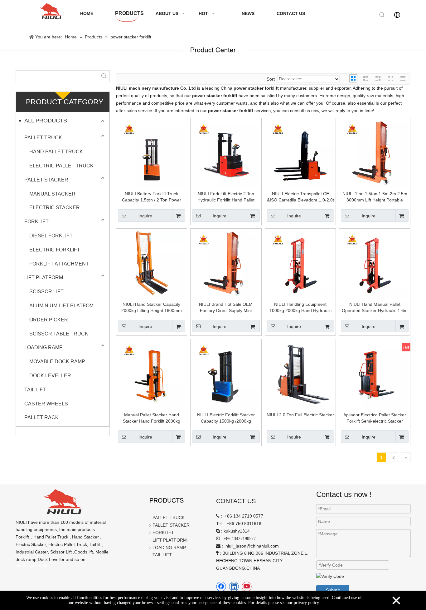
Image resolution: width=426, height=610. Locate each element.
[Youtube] (247, 587)
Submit (333, 590)
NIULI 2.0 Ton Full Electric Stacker (300, 414)
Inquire (145, 215)
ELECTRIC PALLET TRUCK (61, 165)
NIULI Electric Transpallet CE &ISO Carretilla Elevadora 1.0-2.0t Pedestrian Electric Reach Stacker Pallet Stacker (300, 197)
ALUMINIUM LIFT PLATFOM (61, 305)
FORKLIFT (36, 221)
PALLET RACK (41, 417)
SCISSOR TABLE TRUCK (58, 333)
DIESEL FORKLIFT (51, 235)
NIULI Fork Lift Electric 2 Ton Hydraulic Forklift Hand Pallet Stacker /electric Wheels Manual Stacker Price (226, 197)
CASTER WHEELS (46, 403)
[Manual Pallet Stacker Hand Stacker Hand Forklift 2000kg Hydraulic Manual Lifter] (151, 374)
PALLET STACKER (46, 179)
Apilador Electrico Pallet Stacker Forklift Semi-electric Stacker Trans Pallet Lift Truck (374, 418)
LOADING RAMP (43, 347)
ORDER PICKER (48, 319)
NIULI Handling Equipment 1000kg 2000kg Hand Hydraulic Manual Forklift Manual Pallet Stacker (300, 308)
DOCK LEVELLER (50, 375)
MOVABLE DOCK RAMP (57, 361)
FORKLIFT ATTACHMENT (59, 263)
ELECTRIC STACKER (54, 207)
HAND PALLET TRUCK (56, 151)
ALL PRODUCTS (45, 120)
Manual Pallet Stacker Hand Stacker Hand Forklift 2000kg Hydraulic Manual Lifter (151, 418)
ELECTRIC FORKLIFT (54, 249)
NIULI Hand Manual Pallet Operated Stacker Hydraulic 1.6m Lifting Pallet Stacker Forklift (375, 308)
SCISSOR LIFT (46, 291)
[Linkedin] (234, 587)
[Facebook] (221, 587)
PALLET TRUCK (43, 137)
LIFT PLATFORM (43, 277)
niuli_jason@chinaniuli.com (252, 545)
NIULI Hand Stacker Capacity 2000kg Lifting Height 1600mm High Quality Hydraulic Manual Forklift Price (151, 308)
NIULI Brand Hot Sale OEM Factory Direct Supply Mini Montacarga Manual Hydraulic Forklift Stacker (225, 308)
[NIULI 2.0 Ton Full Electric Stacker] (300, 374)
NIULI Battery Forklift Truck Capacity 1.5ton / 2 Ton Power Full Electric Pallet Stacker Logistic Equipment (151, 197)
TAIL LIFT (35, 389)
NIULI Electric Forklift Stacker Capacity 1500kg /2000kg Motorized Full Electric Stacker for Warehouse (226, 418)
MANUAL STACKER (52, 193)
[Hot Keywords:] (382, 15)
